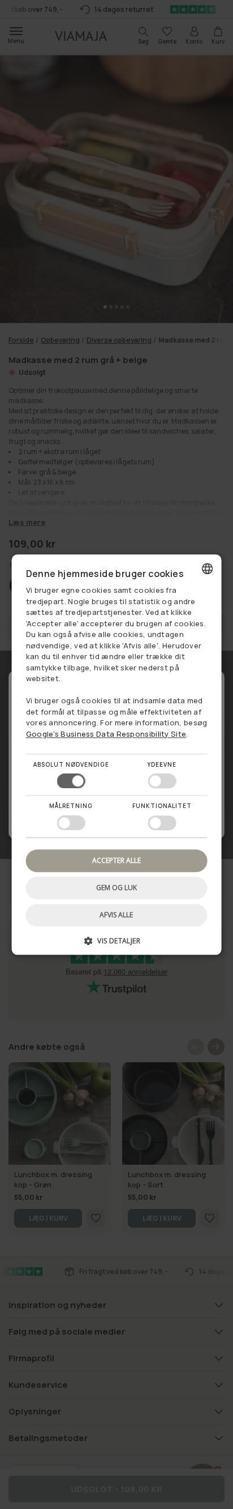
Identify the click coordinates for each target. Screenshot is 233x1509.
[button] (117, 945)
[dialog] (117, 754)
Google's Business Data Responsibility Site (106, 734)
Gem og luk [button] (116, 887)
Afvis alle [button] (116, 915)
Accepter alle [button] (116, 860)
